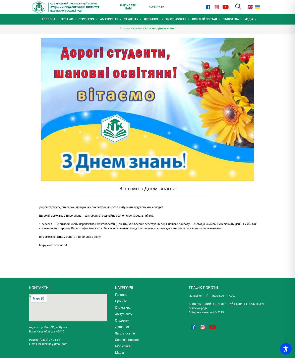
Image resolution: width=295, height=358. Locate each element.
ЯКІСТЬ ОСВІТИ (176, 19)
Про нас (121, 301)
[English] (249, 7)
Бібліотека (123, 346)
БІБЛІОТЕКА (231, 19)
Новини (137, 28)
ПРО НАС (67, 19)
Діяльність (123, 327)
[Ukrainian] (256, 7)
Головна (125, 28)
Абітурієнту (123, 314)
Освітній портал (127, 340)
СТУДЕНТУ (131, 19)
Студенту (122, 320)
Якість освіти (125, 333)
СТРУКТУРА (86, 19)
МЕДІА (248, 19)
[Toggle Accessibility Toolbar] (286, 349)
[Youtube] (226, 7)
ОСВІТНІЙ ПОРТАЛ (204, 19)
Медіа (119, 353)
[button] (238, 6)
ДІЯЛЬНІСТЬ (152, 19)
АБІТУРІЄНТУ (109, 19)
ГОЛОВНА (48, 19)
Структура (123, 308)
